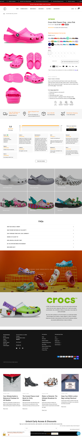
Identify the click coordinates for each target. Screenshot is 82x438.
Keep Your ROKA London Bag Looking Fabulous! (69, 397)
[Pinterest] (23, 348)
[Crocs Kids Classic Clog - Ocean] (73, 44)
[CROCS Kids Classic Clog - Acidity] (70, 41)
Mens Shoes (33, 8)
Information (44, 334)
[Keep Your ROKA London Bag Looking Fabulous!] (70, 383)
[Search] (75, 9)
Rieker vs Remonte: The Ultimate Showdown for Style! (49, 398)
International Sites (59, 334)
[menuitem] (17, 8)
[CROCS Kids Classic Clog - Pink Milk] (49, 41)
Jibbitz (54, 85)
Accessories (57, 8)
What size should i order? (13, 226)
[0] (78, 9)
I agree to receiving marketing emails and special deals (35, 431)
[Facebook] (17, 348)
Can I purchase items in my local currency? (18, 233)
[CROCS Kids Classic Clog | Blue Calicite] (49, 38)
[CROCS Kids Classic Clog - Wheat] (52, 41)
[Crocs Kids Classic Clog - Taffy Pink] (49, 47)
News (43, 337)
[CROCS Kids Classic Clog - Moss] (67, 41)
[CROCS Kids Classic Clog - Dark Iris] (76, 38)
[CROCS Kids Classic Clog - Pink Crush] (61, 41)
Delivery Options (45, 340)
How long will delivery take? (14, 240)
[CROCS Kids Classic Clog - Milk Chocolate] (73, 38)
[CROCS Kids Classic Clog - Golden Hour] (58, 38)
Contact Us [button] (18, 345)
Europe (56, 339)
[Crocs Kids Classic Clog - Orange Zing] (76, 44)
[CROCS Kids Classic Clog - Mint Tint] (70, 38)
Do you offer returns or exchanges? (16, 243)
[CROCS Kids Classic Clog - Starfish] (55, 38)
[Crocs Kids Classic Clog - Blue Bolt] (70, 44)
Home (17, 8)
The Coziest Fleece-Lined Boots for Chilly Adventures (31, 398)
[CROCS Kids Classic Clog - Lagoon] (55, 41)
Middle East (57, 340)
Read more (5, 408)
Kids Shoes (41, 8)
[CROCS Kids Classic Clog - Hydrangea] (61, 38)
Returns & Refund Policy (46, 346)
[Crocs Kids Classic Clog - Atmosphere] (55, 44)
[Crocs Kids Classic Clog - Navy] (49, 44)
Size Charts (44, 344)
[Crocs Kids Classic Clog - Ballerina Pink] (61, 44)
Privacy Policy (44, 350)
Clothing (48, 8)
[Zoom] (41, 21)
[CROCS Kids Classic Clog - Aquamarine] (67, 38)
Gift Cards (44, 338)
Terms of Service (45, 348)
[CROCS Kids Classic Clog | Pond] (52, 38)
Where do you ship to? (12, 237)
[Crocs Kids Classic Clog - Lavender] (76, 41)
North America (57, 342)
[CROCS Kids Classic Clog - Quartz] (73, 41)
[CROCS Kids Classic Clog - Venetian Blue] (64, 41)
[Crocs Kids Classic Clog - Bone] (67, 44)
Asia (56, 337)
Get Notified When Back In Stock (70, 61)
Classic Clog (53, 90)
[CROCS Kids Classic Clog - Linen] (58, 41)
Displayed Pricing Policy (46, 342)
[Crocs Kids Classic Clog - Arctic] (64, 44)
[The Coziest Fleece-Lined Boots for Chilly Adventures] (31, 383)
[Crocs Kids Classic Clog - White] (58, 44)
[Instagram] (20, 348)
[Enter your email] (56, 428)
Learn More (49, 433)
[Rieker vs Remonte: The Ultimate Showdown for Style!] (50, 383)
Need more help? (11, 247)
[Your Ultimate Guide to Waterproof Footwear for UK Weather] (12, 383)
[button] (40, 274)
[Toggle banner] (78, 4)
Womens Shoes (23, 8)
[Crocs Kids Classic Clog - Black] (52, 44)
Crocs (61, 84)
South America (57, 344)
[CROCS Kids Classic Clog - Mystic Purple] (64, 38)
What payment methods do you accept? (16, 230)
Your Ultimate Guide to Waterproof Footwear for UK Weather (11, 398)
